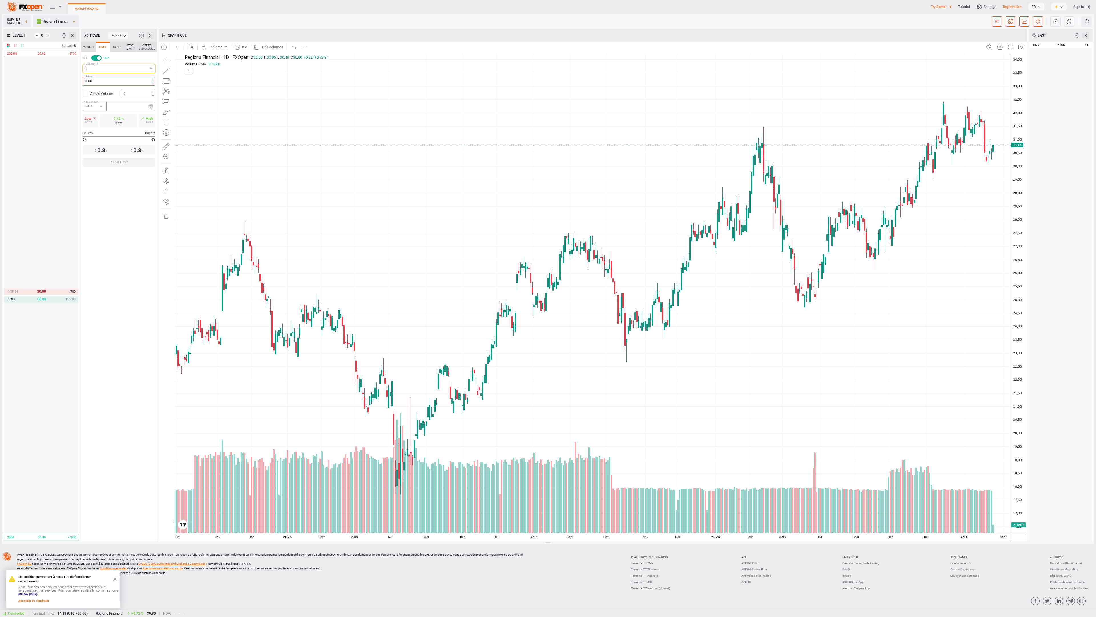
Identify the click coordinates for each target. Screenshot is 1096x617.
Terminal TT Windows (645, 569)
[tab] (88, 47)
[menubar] (118, 35)
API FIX (746, 582)
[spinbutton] (119, 81)
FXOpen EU (24, 563)
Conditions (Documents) (1066, 563)
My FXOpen (850, 557)
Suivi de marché (14, 21)
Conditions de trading (1064, 569)
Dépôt (846, 569)
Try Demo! (938, 7)
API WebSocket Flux (754, 569)
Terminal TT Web (642, 563)
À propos (1056, 557)
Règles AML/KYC (1061, 575)
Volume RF (92, 63)
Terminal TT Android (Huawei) (650, 588)
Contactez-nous (960, 563)
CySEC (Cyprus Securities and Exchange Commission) (172, 563)
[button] (151, 68)
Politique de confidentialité (1067, 582)
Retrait (846, 575)
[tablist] (119, 106)
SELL (86, 57)
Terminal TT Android (644, 575)
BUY (106, 57)
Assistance (959, 557)
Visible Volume (101, 94)
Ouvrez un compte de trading (860, 563)
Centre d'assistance (962, 569)
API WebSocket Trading (756, 575)
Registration (1012, 7)
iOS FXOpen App (853, 582)
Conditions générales (113, 568)
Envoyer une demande (964, 575)
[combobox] (119, 68)
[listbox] (1036, 6)
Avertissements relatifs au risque (163, 568)
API (743, 557)
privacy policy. (28, 594)
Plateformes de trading (649, 557)
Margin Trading (87, 8)
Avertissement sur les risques (1069, 588)
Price (89, 76)
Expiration (92, 101)
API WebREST (750, 563)
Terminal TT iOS (641, 582)
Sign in (1078, 7)
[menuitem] (118, 35)
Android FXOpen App (856, 588)
